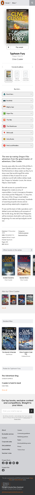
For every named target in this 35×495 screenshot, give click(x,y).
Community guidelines (24, 433)
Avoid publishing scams (24, 443)
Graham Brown (26, 356)
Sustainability (6, 449)
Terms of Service (18, 480)
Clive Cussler (17, 59)
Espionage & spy (22, 235)
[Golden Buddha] (8, 265)
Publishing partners (23, 437)
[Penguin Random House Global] (7, 484)
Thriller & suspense (23, 233)
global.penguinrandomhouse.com (12, 492)
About (4, 430)
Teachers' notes (6, 453)
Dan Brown (9, 354)
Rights (19, 440)
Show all (4, 390)
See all (4, 308)
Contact (4, 438)
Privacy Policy (17, 419)
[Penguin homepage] (2, 3)
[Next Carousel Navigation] (31, 250)
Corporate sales (7, 441)
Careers (20, 430)
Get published (6, 445)
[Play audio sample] (8, 47)
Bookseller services (8, 434)
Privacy (19, 446)
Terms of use (21, 450)
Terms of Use (26, 417)
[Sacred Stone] (24, 265)
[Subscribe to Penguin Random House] (31, 411)
